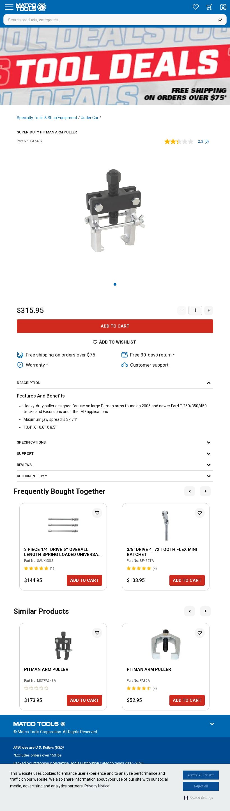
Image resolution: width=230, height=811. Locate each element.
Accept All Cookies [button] (201, 775)
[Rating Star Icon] (26, 568)
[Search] (219, 19)
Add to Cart (115, 326)
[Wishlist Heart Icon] (97, 513)
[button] (198, 797)
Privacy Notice (96, 786)
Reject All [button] (201, 786)
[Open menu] (9, 7)
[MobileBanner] (115, 66)
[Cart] (209, 7)
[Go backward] (189, 491)
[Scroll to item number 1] (115, 284)
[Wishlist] (195, 7)
